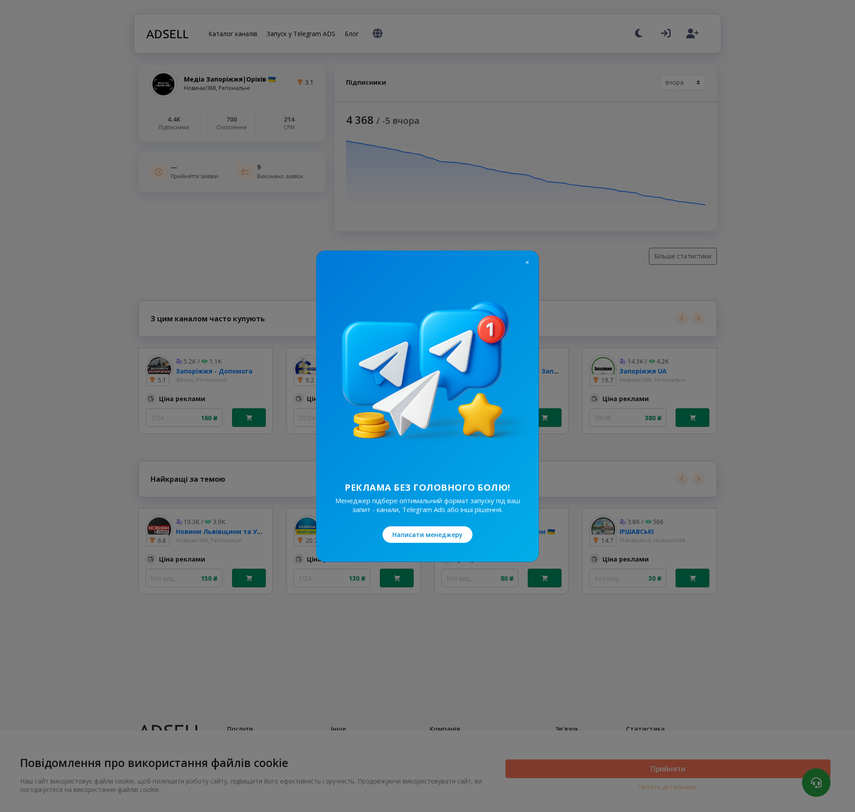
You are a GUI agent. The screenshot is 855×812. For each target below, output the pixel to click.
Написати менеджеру (427, 534)
